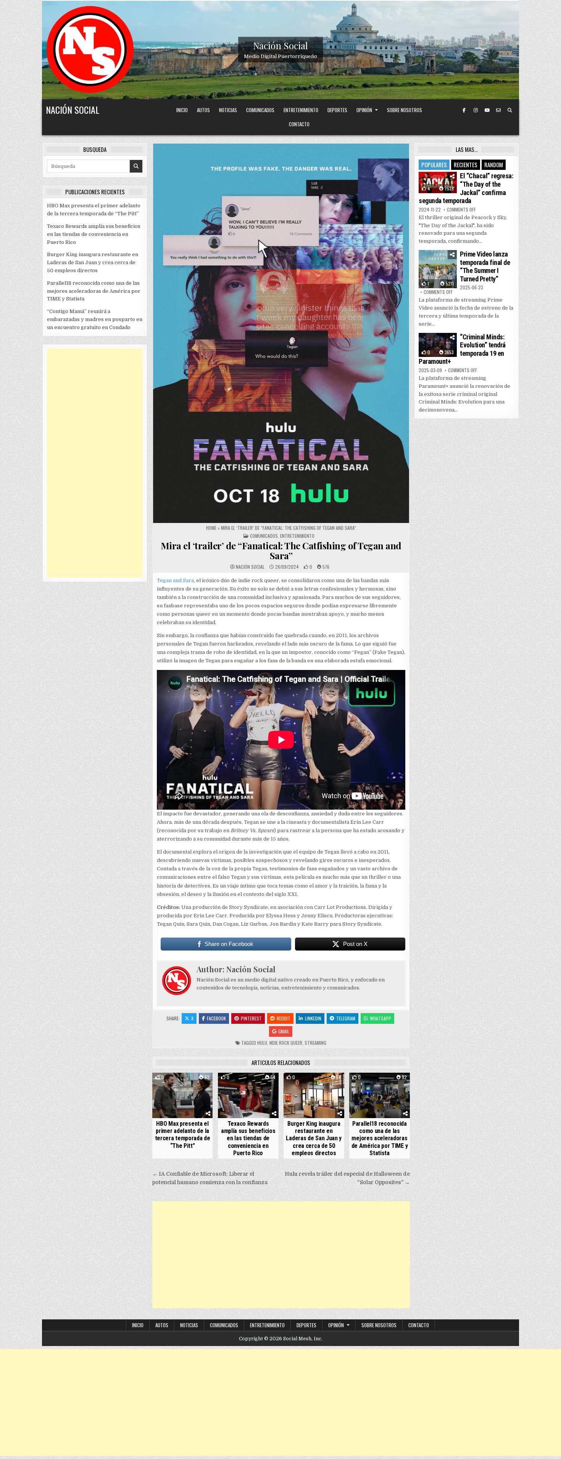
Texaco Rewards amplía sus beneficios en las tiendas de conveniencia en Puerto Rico (248, 1138)
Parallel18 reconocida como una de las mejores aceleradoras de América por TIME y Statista (379, 1138)
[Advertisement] (281, 1254)
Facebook (216, 1018)
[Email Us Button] (498, 110)
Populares (434, 164)
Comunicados (260, 110)
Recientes (465, 164)
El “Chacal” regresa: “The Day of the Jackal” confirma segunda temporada (466, 188)
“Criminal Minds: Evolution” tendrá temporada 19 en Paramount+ (462, 349)
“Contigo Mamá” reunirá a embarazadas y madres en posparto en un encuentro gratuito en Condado (94, 319)
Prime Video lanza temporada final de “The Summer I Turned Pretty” (485, 266)
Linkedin (313, 1018)
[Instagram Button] (475, 110)
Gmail (283, 1031)
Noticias (228, 110)
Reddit (283, 1018)
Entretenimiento (301, 110)
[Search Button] (510, 110)
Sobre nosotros (404, 110)
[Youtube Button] (487, 110)
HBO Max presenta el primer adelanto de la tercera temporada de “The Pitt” (182, 1134)
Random (493, 164)
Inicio (182, 110)
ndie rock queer (285, 1042)
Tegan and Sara (175, 580)
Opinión (364, 110)
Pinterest (251, 1018)
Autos (203, 110)
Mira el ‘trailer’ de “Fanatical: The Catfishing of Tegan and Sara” (281, 550)
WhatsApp (380, 1018)
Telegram (345, 1018)
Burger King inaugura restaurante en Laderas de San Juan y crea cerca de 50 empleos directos (314, 1138)
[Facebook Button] (464, 110)
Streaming (315, 1042)
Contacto (299, 124)
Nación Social (280, 45)
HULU (262, 1042)
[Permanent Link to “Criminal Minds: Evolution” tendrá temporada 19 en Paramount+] (438, 345)
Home (211, 528)
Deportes (337, 110)
